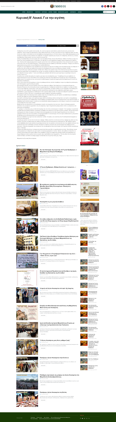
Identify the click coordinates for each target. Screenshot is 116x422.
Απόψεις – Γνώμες (58, 1)
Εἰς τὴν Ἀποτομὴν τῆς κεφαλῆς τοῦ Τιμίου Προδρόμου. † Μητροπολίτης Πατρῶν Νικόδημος (58, 151)
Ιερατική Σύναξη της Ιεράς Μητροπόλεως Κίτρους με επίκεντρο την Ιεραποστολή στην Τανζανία (57, 324)
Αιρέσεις (78, 1)
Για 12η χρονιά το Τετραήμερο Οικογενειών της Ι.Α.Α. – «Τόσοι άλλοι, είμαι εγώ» (58, 254)
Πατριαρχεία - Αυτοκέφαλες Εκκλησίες (25, 184)
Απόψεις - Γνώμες (21, 201)
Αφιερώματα (73, 1)
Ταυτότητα (33, 417)
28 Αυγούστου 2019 (92, 238)
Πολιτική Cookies (34, 418)
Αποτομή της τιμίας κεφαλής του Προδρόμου (93, 367)
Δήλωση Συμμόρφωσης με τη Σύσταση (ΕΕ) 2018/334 (49, 418)
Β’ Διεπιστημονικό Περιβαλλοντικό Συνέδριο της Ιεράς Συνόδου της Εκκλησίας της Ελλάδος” (58, 272)
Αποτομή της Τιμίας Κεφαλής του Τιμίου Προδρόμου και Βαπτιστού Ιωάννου (93, 285)
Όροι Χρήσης (46, 417)
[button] (92, 165)
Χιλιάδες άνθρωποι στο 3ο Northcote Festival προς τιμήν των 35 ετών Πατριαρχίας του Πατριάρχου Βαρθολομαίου (59, 220)
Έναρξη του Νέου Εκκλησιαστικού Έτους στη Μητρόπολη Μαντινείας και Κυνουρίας (58, 306)
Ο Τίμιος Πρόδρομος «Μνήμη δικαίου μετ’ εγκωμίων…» (58, 167)
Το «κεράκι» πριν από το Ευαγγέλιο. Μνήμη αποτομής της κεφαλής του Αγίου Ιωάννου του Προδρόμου (93, 344)
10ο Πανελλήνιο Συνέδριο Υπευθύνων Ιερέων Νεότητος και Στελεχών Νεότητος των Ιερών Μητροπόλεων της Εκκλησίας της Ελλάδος (59, 238)
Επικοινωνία (39, 417)
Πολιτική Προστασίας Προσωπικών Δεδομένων (60, 417)
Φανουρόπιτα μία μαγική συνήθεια (52, 202)
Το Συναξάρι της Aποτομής (92, 242)
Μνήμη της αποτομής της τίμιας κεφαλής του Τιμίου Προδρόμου (93, 353)
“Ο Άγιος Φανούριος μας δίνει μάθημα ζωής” (55, 340)
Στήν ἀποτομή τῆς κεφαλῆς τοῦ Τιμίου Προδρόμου (93, 306)
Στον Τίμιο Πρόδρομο (93, 359)
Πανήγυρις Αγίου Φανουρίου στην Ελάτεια (54, 358)
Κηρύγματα (52, 1)
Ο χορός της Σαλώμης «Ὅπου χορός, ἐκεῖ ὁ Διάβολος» (93, 235)
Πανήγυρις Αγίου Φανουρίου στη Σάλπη (53, 392)
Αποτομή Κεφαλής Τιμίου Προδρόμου (92, 292)
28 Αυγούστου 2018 (92, 302)
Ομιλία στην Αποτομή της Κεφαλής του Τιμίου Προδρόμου (93, 313)
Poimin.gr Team (42, 39)
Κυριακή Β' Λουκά (26, 39)
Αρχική (37, 1)
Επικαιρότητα (41, 1)
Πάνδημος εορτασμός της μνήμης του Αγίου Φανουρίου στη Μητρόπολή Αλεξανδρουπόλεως (59, 376)
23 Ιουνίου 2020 (92, 257)
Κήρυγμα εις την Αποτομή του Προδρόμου (92, 299)
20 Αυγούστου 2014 (33, 39)
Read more (43, 159)
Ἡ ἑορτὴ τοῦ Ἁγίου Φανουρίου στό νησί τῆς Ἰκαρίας (56, 288)
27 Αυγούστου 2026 (44, 342)
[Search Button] (114, 12)
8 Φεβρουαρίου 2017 (93, 264)
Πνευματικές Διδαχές (66, 1)
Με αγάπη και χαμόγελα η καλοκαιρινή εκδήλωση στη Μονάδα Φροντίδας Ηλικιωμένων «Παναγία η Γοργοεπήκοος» (58, 186)
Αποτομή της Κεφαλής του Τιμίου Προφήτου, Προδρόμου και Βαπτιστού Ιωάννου (93, 268)
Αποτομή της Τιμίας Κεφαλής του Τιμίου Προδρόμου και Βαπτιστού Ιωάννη (93, 321)
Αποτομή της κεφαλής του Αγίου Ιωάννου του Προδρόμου (93, 261)
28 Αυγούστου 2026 (44, 153)
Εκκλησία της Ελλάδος (22, 236)
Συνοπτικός (47, 1)
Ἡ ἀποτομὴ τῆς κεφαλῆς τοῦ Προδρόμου (91, 335)
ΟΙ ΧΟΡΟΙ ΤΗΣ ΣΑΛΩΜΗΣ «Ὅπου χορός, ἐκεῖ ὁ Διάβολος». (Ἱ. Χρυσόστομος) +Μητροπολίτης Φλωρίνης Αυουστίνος (93, 251)
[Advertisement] (58, 29)
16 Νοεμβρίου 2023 (92, 309)
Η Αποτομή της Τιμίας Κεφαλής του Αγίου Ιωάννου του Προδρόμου (93, 277)
